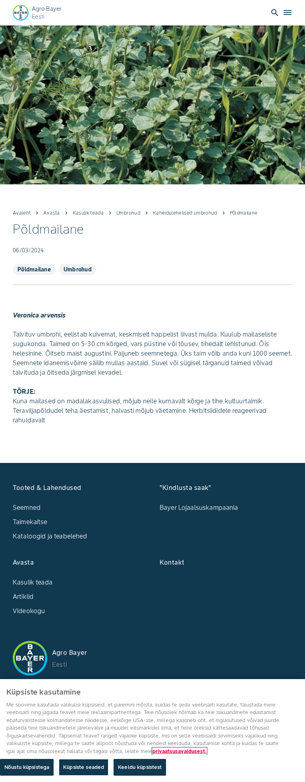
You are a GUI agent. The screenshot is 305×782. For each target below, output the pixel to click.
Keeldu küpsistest (140, 767)
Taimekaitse (30, 522)
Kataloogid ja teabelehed (50, 536)
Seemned (27, 507)
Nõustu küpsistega (26, 767)
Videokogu (29, 611)
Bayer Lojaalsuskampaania (199, 507)
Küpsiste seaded (83, 767)
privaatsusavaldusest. (179, 751)
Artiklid (23, 596)
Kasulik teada (32, 582)
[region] (152, 730)
